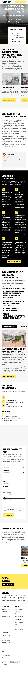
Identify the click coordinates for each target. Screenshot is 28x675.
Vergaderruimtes (6, 642)
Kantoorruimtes (6, 635)
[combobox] (14, 467)
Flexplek (8, 22)
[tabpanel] (10, 87)
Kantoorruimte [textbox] (7, 472)
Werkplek (18, 19)
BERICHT (5, 497)
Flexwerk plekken (6, 640)
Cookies (18, 661)
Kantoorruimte (9, 19)
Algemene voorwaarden (13, 662)
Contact (4, 649)
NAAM (4, 475)
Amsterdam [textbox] (6, 467)
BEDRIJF (5, 481)
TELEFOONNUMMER (7, 492)
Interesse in (6, 470)
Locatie (5, 465)
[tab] (9, 326)
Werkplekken (5, 637)
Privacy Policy (4, 662)
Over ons (4, 646)
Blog (3, 651)
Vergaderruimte (6, 616)
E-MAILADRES (6, 486)
